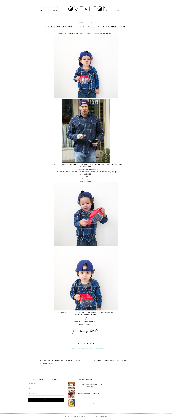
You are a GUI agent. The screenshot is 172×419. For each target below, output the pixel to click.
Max (87, 348)
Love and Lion (86, 9)
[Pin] (87, 344)
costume (105, 347)
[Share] (78, 344)
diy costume (117, 347)
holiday (68, 347)
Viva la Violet (103, 416)
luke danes (81, 348)
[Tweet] (84, 344)
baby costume (84, 347)
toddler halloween (97, 348)
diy (64, 347)
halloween (72, 348)
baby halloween (95, 347)
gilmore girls (127, 347)
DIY (110, 347)
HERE (91, 324)
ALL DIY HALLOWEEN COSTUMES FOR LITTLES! (113, 361)
